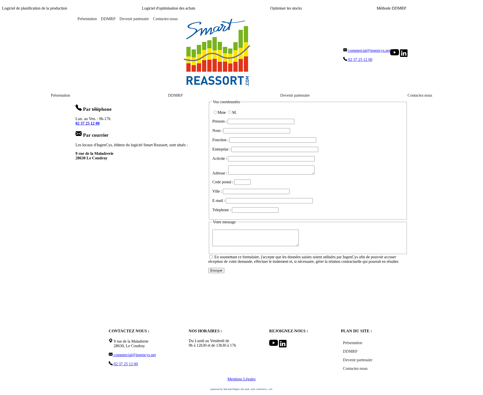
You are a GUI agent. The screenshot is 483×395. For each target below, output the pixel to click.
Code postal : (223, 182)
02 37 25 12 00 (359, 59)
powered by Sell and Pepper (225, 389)
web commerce (259, 389)
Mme (222, 112)
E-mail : (219, 200)
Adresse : (220, 173)
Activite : (220, 158)
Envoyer (216, 270)
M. (234, 112)
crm (270, 389)
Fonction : (220, 140)
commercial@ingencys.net (368, 50)
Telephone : (222, 210)
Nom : (217, 130)
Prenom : (220, 121)
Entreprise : (221, 149)
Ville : (217, 191)
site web (244, 389)
